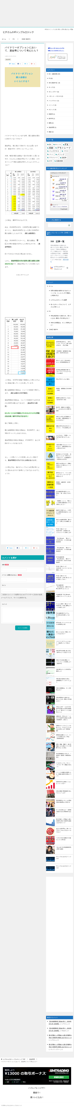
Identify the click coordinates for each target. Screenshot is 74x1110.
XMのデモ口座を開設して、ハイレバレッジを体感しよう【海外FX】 (63, 661)
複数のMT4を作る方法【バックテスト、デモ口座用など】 (63, 426)
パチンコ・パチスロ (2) (56, 96)
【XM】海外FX (25, 39)
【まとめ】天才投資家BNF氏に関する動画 (63, 848)
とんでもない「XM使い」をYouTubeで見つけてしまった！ (63, 437)
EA (50, 144)
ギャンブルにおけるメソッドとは (63, 857)
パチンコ (51, 154)
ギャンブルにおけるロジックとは (63, 866)
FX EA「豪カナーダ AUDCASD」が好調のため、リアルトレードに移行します (63, 530)
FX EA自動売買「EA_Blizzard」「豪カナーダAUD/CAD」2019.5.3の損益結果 (63, 559)
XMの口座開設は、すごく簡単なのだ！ (61, 324)
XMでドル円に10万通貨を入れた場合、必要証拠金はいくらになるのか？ (63, 418)
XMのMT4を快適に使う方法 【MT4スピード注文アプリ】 (64, 651)
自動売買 (59, 161)
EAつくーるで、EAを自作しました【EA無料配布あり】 (63, 361)
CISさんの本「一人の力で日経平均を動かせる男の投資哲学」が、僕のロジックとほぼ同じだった (63, 709)
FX (13, 39)
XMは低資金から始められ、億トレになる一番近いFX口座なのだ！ (61, 317)
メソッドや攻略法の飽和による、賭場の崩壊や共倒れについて (63, 774)
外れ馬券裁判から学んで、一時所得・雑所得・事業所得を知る (63, 755)
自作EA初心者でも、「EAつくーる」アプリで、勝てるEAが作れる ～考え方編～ (64, 343)
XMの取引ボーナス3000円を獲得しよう (63, 670)
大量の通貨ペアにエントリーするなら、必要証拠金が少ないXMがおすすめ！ (63, 446)
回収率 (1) (52, 114)
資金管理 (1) (52, 127)
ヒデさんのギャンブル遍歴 (59, 300)
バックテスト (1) (54, 100)
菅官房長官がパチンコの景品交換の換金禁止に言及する (63, 801)
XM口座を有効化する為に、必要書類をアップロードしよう (63, 680)
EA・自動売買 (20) (54, 74)
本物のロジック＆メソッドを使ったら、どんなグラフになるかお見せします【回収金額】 (63, 728)
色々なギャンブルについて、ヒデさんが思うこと (61, 306)
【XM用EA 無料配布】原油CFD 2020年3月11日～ (63, 352)
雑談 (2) (51, 132)
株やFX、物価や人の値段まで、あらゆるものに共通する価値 (63, 409)
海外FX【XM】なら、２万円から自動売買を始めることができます (63, 512)
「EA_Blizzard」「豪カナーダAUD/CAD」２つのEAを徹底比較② (63, 540)
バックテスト (54, 151)
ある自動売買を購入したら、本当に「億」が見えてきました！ (63, 493)
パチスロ (65, 151)
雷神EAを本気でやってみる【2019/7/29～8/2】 (63, 398)
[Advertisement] (37, 13)
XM (51, 147)
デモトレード (64, 148)
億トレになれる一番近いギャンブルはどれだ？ (63, 632)
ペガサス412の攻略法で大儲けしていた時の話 (63, 838)
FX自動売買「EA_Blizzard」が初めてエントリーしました (63, 595)
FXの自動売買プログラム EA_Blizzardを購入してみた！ (63, 615)
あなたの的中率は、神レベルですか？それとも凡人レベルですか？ (63, 830)
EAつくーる (58, 144)
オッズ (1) (52, 87)
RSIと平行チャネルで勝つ (63, 379)
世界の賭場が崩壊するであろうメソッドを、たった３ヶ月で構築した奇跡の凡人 (61, 293)
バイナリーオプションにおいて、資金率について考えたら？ (63, 643)
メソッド (61, 154)
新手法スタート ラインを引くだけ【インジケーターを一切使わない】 (63, 474)
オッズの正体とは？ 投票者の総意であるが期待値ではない (63, 811)
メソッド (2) (52, 105)
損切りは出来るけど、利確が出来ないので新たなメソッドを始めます (63, 465)
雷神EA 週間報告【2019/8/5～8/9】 (63, 389)
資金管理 (8, 59)
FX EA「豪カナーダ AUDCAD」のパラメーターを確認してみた (64, 568)
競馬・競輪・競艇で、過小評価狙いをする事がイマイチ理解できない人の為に (63, 746)
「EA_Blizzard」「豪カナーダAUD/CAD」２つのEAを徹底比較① (63, 549)
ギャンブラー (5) (54, 92)
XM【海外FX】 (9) (54, 83)
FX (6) (51, 78)
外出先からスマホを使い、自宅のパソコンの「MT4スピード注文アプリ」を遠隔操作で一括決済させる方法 (63, 456)
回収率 (64, 157)
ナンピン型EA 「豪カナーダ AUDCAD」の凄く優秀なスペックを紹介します (64, 605)
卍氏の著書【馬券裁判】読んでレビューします (63, 792)
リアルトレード (53, 157)
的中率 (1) (52, 118)
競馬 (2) (51, 123)
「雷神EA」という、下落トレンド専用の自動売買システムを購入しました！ (64, 502)
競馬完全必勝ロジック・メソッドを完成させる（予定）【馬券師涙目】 (63, 736)
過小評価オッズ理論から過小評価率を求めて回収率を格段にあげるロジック (63, 821)
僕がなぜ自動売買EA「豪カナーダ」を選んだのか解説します (64, 521)
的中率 (50, 161)
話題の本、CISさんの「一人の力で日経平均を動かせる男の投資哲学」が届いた (63, 718)
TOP (14, 1059)
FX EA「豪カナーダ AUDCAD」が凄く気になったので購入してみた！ (64, 577)
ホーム (4, 39)
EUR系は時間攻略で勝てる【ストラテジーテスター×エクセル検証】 (63, 371)
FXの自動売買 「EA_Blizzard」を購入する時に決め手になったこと (63, 586)
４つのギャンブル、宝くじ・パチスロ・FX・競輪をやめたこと (63, 764)
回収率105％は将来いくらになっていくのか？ (63, 782)
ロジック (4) (52, 109)
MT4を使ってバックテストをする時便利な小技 (63, 623)
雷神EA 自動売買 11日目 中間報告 (64, 483)
